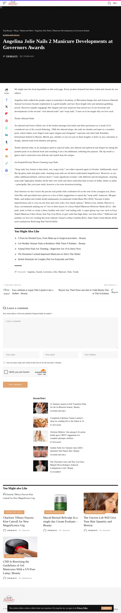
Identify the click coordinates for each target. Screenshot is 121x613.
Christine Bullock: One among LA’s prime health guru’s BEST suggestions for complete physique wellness (67, 435)
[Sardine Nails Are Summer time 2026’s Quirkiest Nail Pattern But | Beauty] (40, 451)
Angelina (31, 272)
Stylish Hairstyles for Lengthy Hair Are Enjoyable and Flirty (46, 259)
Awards (39, 272)
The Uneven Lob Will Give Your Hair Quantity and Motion (100, 521)
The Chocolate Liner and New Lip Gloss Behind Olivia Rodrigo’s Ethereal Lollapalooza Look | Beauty (67, 465)
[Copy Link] (6, 163)
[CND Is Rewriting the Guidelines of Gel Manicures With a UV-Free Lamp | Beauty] (20, 547)
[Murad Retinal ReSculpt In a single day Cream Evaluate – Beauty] (60, 503)
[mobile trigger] (5, 3)
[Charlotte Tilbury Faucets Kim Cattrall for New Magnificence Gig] (20, 503)
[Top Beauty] (13, 3)
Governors (47, 272)
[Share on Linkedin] (6, 135)
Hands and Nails (11, 35)
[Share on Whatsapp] (6, 127)
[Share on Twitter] (6, 106)
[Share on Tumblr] (6, 142)
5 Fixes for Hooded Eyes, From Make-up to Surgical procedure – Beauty (52, 238)
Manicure (62, 272)
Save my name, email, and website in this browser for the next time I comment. (34, 363)
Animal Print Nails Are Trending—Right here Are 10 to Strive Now (49, 249)
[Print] (6, 170)
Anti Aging (56, 425)
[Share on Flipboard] (6, 113)
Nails (69, 272)
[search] (109, 3)
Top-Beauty (12, 56)
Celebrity (56, 472)
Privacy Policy (82, 608)
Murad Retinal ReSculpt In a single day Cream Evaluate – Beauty (60, 521)
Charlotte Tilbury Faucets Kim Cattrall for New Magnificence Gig (18, 521)
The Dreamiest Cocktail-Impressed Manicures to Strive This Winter (49, 254)
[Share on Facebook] (6, 99)
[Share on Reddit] (6, 149)
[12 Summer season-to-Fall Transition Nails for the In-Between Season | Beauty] (40, 408)
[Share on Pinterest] (6, 120)
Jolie (55, 272)
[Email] (6, 156)
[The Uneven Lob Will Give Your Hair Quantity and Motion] (101, 503)
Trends (76, 272)
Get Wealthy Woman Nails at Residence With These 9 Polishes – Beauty (51, 243)
